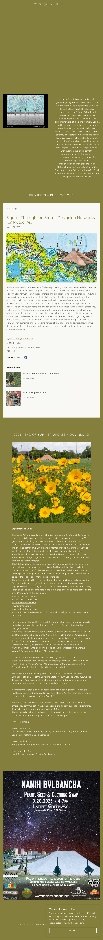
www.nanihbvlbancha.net (24, 602)
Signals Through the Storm (19, 338)
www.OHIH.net (19, 612)
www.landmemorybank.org (25, 596)
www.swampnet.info (22, 605)
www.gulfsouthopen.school (25, 609)
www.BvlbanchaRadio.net (24, 599)
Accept (73, 930)
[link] (48, 4)
